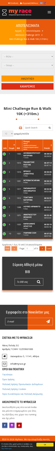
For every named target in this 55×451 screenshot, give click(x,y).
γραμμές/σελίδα (21, 133)
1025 (19, 224)
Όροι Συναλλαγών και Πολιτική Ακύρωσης (22, 394)
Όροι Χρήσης (8, 379)
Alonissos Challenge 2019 (27, 35)
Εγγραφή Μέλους (30, 3)
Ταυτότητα (7, 374)
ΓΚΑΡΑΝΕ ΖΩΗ (29, 233)
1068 (19, 207)
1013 (19, 163)
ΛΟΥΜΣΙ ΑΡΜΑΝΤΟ (31, 206)
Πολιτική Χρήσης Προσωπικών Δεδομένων (22, 384)
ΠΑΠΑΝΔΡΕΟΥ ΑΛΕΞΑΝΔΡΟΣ (29, 189)
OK (45, 445)
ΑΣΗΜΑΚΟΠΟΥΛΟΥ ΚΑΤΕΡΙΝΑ (31, 154)
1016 (19, 172)
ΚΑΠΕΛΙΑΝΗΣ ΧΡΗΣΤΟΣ (29, 224)
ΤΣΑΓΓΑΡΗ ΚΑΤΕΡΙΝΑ (28, 198)
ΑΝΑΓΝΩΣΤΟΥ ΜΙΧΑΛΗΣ (29, 215)
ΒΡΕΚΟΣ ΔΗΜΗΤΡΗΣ (28, 172)
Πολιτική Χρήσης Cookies (14, 389)
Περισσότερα (6, 448)
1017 (19, 189)
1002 (19, 154)
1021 (19, 233)
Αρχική (18, 30)
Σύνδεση (14, 3)
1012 (19, 198)
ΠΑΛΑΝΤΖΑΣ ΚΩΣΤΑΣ (28, 163)
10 (4, 233)
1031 (19, 181)
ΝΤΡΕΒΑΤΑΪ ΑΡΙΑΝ (31, 180)
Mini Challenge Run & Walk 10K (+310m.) (28, 39)
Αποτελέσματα (33, 30)
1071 (19, 215)
